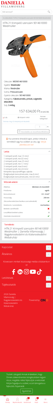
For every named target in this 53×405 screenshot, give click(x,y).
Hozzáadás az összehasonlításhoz (34, 131)
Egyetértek (26, 391)
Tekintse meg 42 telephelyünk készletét (16, 121)
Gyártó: (12, 85)
